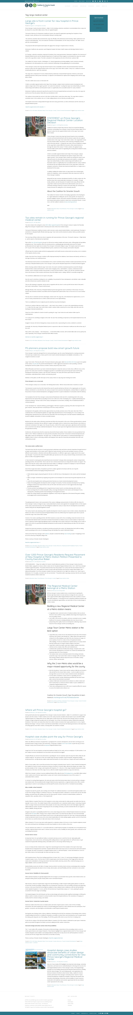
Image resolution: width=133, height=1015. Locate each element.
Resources (59, 545)
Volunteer (70, 1005)
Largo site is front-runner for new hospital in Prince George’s (51, 22)
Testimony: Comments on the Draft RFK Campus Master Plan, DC (38, 1005)
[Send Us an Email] (105, 1)
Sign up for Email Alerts (98, 21)
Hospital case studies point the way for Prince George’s (54, 736)
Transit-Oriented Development (64, 110)
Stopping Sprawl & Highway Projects (70, 545)
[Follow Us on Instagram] (97, 1)
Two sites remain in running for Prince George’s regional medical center (54, 218)
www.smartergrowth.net (71, 202)
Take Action (88, 1)
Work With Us (84, 1013)
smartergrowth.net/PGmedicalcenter (66, 697)
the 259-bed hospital (37, 242)
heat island (33, 813)
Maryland (40, 110)
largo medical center (79, 110)
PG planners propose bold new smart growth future (52, 348)
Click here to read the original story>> (34, 337)
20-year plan (36, 363)
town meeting (67, 533)
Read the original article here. (56, 938)
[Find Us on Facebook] (102, 1)
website (47, 533)
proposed (47, 745)
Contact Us (98, 28)
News (44, 110)
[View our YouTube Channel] (100, 1)
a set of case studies (67, 743)
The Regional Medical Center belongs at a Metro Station (62, 586)
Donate (75, 1)
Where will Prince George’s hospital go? (45, 710)
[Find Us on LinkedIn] (95, 1)
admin (39, 222)
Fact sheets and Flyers (57, 700)
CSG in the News (33, 110)
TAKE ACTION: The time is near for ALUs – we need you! (36, 1003)
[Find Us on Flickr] (93, 1)
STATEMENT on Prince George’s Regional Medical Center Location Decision (65, 120)
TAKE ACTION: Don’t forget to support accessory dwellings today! (38, 1001)
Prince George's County (51, 110)
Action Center (70, 1003)
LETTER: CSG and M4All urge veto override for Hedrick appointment (39, 1000)
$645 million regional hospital (52, 225)
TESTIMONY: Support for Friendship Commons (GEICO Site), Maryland (39, 1007)
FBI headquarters (68, 773)
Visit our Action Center (98, 24)
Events (78, 1013)
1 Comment (35, 942)
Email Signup (82, 1)
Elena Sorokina (42, 25)
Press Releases (63, 208)
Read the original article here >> (33, 542)
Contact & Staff (92, 1013)
